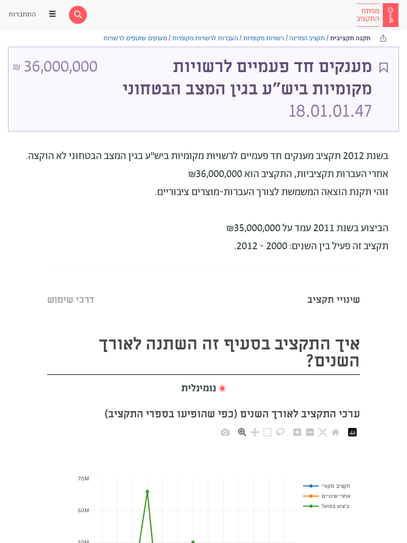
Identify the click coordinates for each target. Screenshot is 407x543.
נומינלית (198, 389)
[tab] (333, 286)
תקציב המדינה (307, 38)
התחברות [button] (22, 15)
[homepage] (377, 15)
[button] (203, 389)
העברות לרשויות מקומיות (205, 38)
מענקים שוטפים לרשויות (135, 38)
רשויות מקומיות (263, 38)
